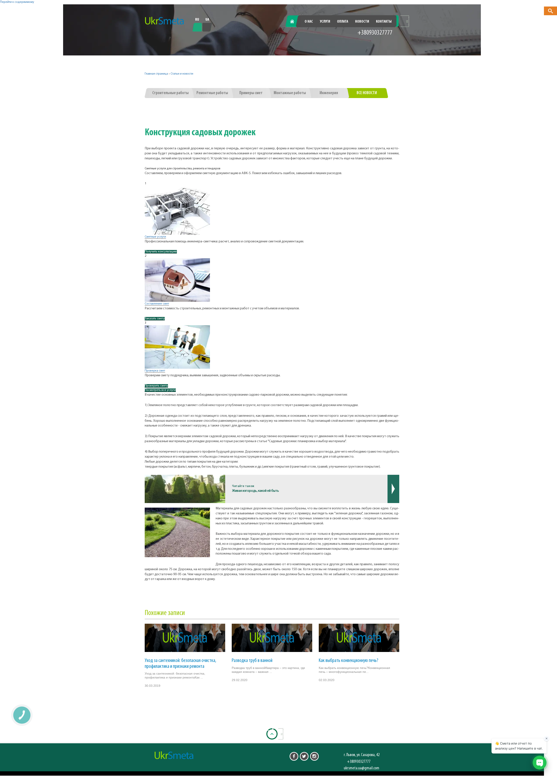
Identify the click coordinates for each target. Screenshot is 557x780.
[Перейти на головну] (164, 21)
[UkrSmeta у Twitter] (304, 756)
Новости (362, 22)
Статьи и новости (182, 73)
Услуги (325, 22)
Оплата (342, 22)
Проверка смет (155, 370)
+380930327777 (375, 33)
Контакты (384, 22)
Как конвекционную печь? (348, 660)
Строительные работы (170, 93)
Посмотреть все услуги (160, 390)
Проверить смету (156, 385)
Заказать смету (155, 318)
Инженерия (329, 93)
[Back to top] (272, 734)
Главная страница (156, 73)
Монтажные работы (290, 93)
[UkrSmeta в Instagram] (314, 756)
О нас (309, 22)
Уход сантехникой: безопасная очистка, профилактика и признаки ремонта (180, 663)
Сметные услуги (155, 236)
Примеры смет (251, 93)
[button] (550, 11)
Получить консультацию (161, 251)
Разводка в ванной (252, 660)
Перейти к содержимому (17, 2)
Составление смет (157, 303)
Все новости (367, 93)
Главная (294, 22)
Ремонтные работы (212, 93)
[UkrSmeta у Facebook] (294, 756)
